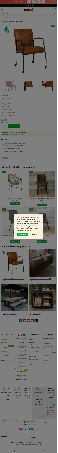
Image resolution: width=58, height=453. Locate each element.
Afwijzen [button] (34, 234)
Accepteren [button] (22, 234)
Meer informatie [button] (26, 230)
